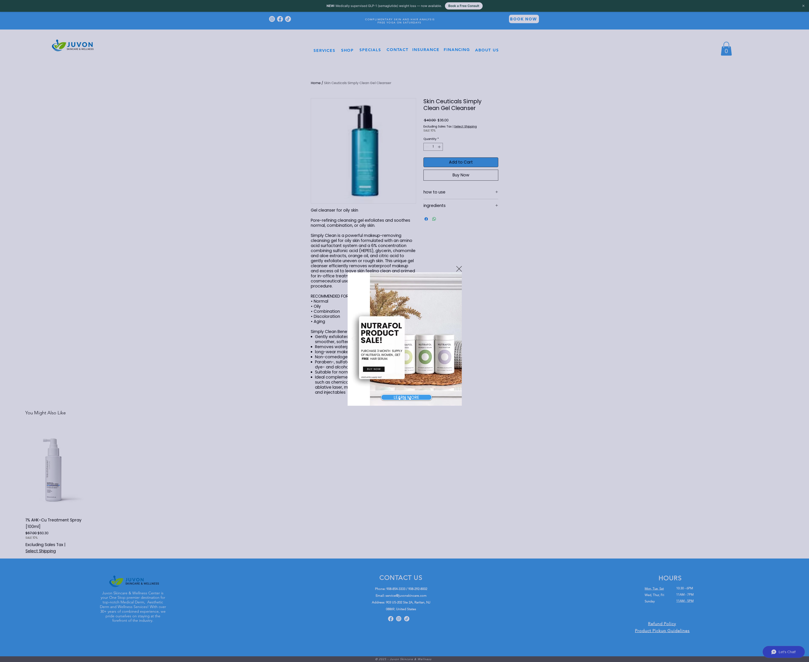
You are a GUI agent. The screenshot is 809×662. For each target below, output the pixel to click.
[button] (459, 269)
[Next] (456, 339)
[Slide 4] (410, 399)
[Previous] (353, 339)
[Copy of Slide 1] (404, 399)
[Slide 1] (399, 399)
